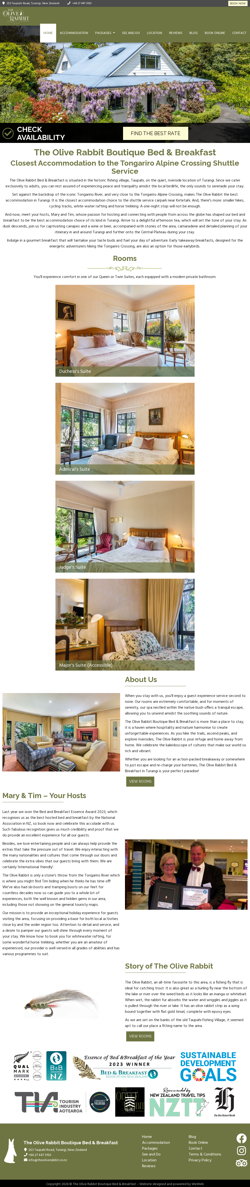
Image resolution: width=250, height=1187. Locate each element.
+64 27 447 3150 (82, 3)
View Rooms (140, 781)
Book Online (215, 33)
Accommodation (74, 33)
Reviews (175, 33)
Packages (103, 33)
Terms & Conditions (205, 1154)
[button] (4, 84)
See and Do (131, 33)
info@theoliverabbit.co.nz (48, 1160)
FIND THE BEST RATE (155, 133)
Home (48, 33)
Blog (193, 33)
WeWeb (198, 1184)
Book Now (238, 3)
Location (154, 33)
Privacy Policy (200, 1160)
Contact (239, 33)
